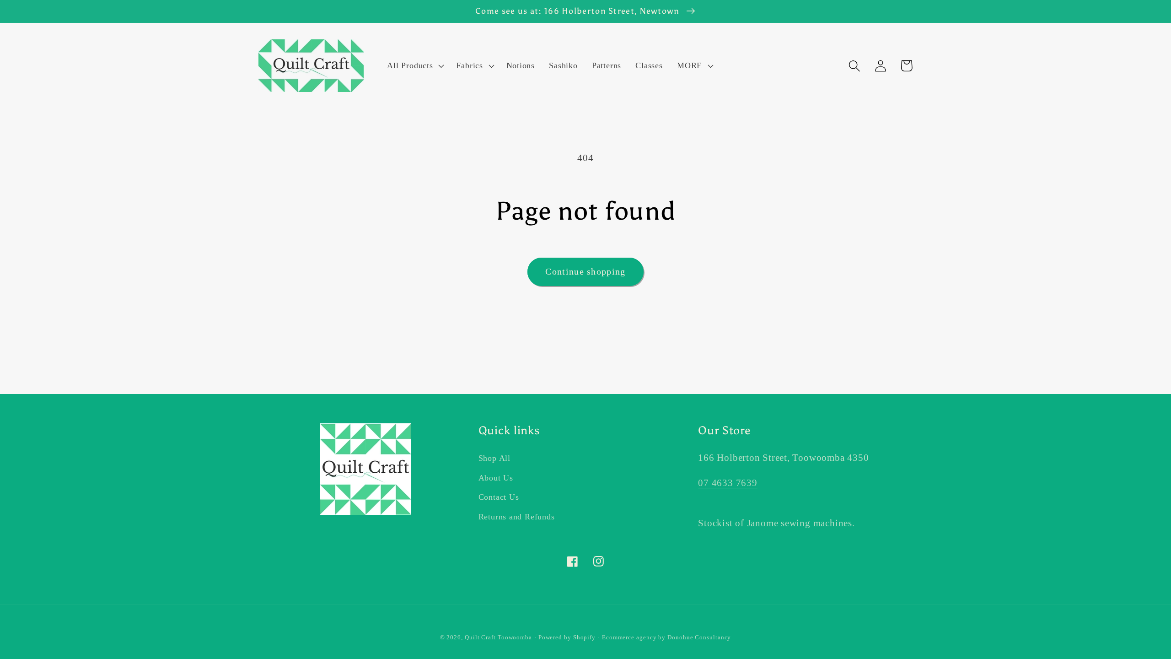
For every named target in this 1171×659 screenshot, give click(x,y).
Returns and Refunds (516, 516)
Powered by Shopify (567, 637)
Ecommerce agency (629, 637)
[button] (414, 66)
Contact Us (498, 497)
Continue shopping (585, 271)
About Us (495, 477)
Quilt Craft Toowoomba (498, 637)
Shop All (494, 458)
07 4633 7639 (727, 482)
